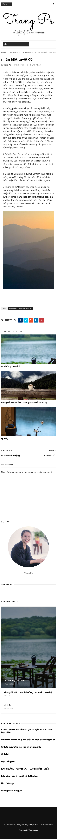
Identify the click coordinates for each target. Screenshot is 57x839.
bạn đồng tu (8, 761)
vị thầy (4, 438)
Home (3, 52)
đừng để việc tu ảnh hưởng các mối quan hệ (24, 402)
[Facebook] (53, 3)
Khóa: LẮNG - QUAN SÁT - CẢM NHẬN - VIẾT (25, 768)
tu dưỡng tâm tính (10, 366)
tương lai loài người (11, 790)
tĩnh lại (4, 754)
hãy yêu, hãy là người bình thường (19, 776)
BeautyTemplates (30, 824)
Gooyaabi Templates (28, 830)
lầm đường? (7, 783)
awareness (13, 52)
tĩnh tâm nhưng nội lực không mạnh (21, 747)
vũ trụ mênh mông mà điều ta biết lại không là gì (28, 739)
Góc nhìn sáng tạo (29, 52)
